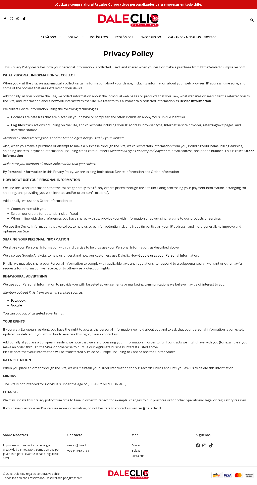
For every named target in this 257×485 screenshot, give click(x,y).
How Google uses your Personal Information (164, 255)
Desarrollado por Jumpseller (64, 478)
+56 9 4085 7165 (78, 450)
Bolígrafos (99, 37)
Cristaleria (138, 456)
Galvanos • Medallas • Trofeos (192, 37)
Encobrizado (151, 37)
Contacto (138, 445)
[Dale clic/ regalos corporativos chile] (128, 19)
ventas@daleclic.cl (79, 445)
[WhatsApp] (18, 18)
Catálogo (48, 37)
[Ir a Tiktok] (24, 18)
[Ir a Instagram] (11, 18)
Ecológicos (124, 37)
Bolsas (73, 37)
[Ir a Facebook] (5, 18)
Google (16, 305)
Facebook (18, 300)
